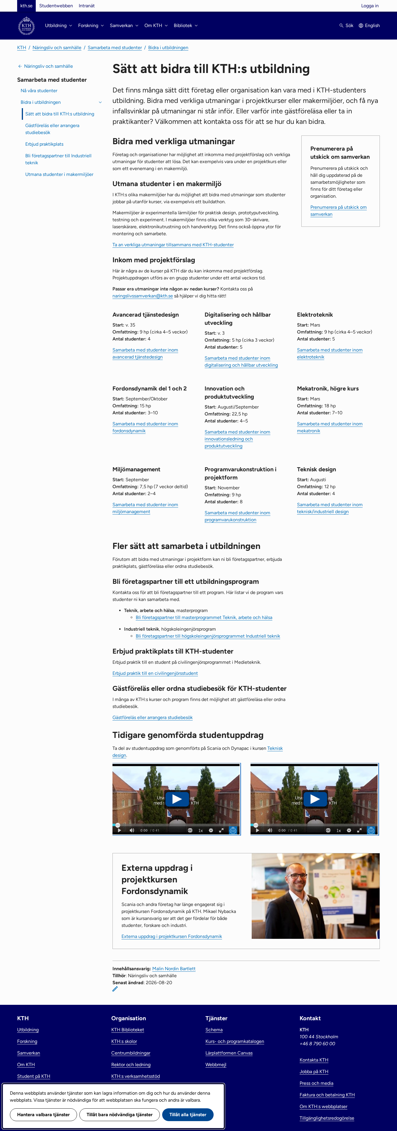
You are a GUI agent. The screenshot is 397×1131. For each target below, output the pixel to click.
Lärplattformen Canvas (229, 1053)
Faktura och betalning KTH (327, 1095)
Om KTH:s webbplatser (323, 1106)
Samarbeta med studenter (115, 47)
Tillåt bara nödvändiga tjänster (120, 1114)
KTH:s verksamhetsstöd (135, 1076)
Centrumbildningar (130, 1053)
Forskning (27, 1041)
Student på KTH (33, 1076)
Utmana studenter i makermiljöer (59, 174)
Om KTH (26, 1064)
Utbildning (28, 1029)
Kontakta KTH (314, 1060)
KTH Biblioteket (127, 1029)
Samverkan (28, 1053)
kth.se (26, 5)
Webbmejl (215, 1064)
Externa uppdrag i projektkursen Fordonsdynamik (171, 936)
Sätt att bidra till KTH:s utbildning (59, 114)
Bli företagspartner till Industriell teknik (58, 159)
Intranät (87, 5)
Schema (214, 1029)
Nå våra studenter (39, 90)
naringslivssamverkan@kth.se (142, 296)
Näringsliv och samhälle (57, 47)
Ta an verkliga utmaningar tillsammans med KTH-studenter (173, 244)
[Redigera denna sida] (115, 988)
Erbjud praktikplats (44, 144)
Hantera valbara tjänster (43, 1114)
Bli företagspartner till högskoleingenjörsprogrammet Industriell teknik (208, 636)
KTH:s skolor (124, 1041)
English (372, 25)
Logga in (370, 5)
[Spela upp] (177, 799)
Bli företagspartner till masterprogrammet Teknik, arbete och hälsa (204, 617)
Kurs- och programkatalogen (234, 1041)
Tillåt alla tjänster (187, 1114)
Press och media (316, 1083)
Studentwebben (56, 5)
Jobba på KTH (314, 1071)
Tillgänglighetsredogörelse (327, 1118)
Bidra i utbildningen (168, 47)
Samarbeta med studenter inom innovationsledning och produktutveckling (237, 439)
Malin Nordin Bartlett (174, 968)
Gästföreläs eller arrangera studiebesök (52, 129)
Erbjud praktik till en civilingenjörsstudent (155, 673)
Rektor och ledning (131, 1064)
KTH (21, 47)
